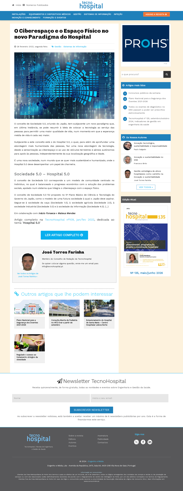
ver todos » (146, 187)
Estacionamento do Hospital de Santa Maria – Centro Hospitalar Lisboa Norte (99, 322)
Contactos (103, 442)
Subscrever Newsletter (91, 409)
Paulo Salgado (140, 149)
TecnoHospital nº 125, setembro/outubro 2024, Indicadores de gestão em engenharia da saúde (149, 121)
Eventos (72, 446)
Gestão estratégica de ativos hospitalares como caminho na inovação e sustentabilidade (148, 174)
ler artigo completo (62, 235)
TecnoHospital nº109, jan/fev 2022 (69, 219)
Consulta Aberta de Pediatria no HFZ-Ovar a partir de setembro (64, 322)
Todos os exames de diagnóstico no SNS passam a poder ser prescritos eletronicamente (147, 110)
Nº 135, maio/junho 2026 (146, 273)
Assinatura (103, 435)
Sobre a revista (76, 435)
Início (18, 5)
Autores (72, 442)
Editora (72, 439)
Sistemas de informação (97, 14)
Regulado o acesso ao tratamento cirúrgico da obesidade (27, 357)
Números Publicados (37, 5)
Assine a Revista (155, 14)
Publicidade (103, 439)
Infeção (118, 14)
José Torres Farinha (63, 252)
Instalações (18, 14)
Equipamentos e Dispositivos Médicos (50, 14)
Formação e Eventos (54, 17)
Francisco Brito (140, 163)
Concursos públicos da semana (144, 93)
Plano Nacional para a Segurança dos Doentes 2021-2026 (27, 322)
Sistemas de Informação (74, 46)
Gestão (77, 14)
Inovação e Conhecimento (26, 17)
